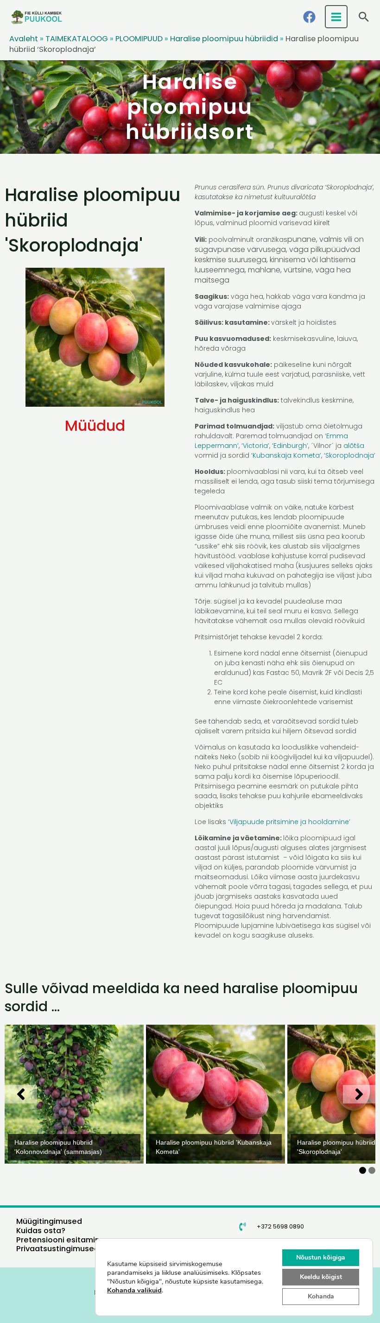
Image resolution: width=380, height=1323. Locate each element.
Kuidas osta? (40, 1230)
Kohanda (321, 1296)
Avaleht (23, 38)
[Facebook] (309, 17)
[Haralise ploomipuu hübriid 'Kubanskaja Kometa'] (215, 1094)
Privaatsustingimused (57, 1248)
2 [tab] (371, 1170)
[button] (364, 17)
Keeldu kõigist (321, 1277)
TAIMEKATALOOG (76, 38)
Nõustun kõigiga (320, 1257)
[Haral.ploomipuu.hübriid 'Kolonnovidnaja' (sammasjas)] (74, 1094)
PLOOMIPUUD (139, 38)
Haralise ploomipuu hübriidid (224, 38)
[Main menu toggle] (336, 16)
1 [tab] (362, 1170)
